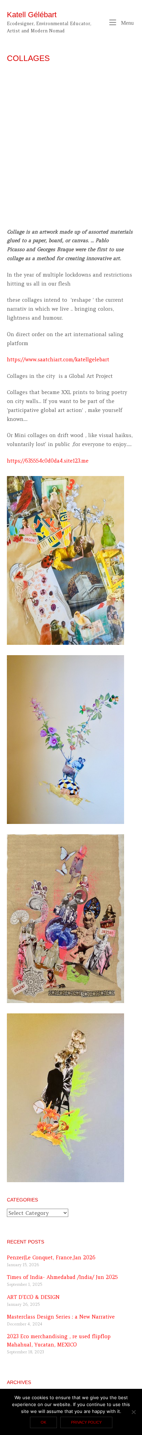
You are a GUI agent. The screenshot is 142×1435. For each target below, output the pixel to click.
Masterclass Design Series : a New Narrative (61, 1317)
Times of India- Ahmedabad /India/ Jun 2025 (62, 1277)
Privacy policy (86, 1422)
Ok (43, 1422)
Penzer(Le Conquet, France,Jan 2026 (51, 1258)
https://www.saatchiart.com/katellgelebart (58, 360)
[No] (133, 1411)
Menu (127, 22)
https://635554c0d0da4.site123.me (48, 461)
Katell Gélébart (32, 14)
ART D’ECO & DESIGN (33, 1297)
